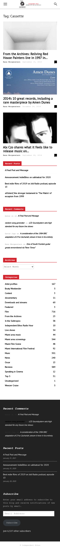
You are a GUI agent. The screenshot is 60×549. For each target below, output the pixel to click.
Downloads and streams (16, 302)
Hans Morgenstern (11, 62)
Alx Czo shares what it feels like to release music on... (27, 149)
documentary (11, 297)
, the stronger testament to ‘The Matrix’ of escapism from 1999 (28, 195)
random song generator (14, 223)
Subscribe (11, 522)
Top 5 (7, 376)
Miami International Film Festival (20, 348)
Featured (9, 307)
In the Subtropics (12, 320)
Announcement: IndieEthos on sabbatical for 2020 (28, 177)
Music (7, 353)
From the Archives (13, 316)
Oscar (7, 362)
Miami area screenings (15, 339)
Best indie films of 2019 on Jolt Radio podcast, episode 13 (30, 185)
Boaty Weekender (13, 288)
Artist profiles (11, 284)
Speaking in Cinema (14, 371)
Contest (8, 293)
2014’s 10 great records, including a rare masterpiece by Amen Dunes (28, 100)
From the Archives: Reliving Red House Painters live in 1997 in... (25, 56)
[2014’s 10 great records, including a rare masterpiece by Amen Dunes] (30, 81)
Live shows (10, 330)
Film (7, 311)
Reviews (8, 367)
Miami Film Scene (13, 344)
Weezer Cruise (11, 385)
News (7, 357)
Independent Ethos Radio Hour (19, 325)
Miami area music (13, 334)
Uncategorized (11, 380)
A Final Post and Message (16, 170)
